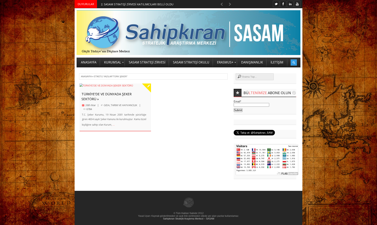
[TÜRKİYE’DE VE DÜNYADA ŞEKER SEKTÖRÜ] (115, 86)
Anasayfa (86, 76)
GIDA (107, 105)
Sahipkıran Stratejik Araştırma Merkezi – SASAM (188, 218)
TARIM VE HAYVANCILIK (124, 105)
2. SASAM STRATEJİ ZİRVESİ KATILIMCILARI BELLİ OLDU (137, 4)
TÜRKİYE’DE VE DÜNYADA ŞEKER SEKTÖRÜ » (106, 96)
